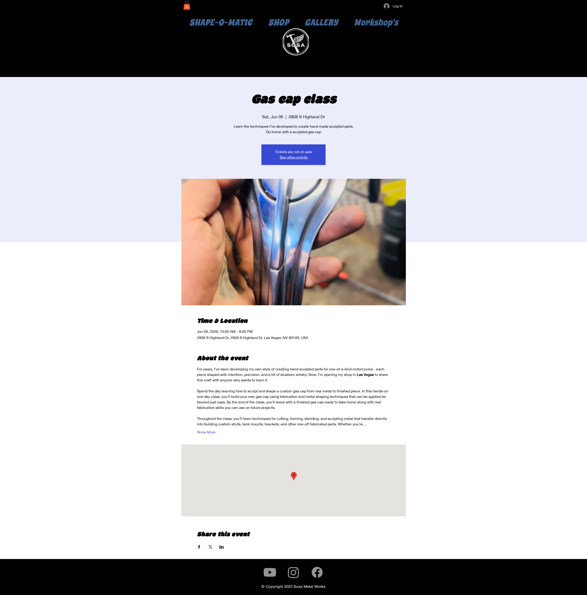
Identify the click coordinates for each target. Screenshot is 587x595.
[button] (186, 5)
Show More (206, 432)
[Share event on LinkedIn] (221, 547)
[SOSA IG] (293, 572)
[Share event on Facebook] (199, 547)
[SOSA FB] (317, 572)
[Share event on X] (210, 547)
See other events (293, 157)
